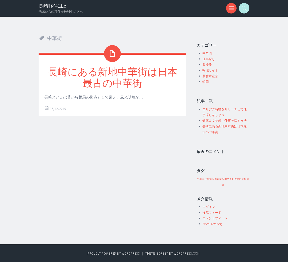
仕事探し (208, 59)
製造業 (207, 65)
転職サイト (210, 70)
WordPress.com (187, 253)
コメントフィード (215, 218)
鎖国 (205, 82)
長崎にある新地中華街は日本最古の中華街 (112, 77)
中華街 (207, 53)
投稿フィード (211, 213)
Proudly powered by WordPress (113, 253)
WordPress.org (212, 224)
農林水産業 (210, 76)
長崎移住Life (52, 6)
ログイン (208, 207)
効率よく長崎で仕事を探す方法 (224, 121)
